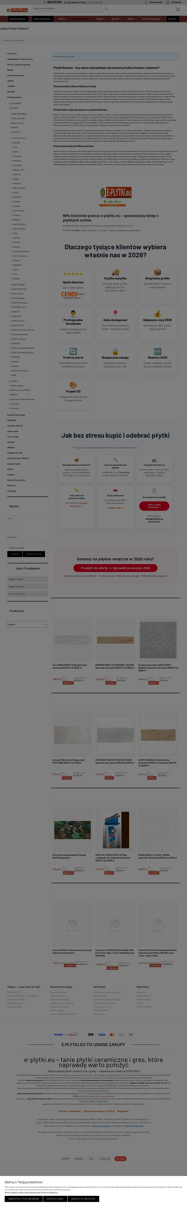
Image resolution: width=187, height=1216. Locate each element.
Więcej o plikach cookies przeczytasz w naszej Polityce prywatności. (31, 1192)
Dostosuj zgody (55, 1199)
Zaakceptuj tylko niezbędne (23, 1199)
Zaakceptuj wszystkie (83, 1199)
